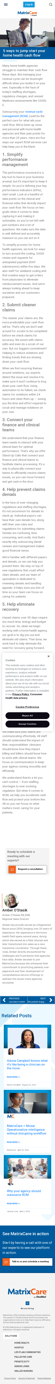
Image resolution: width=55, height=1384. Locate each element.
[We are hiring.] (27, 1303)
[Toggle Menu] (6, 4)
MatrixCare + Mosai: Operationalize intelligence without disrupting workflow (26, 1129)
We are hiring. (27, 1308)
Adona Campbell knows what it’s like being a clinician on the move (27, 1064)
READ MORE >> (13, 1077)
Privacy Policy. (20, 694)
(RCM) (23, 116)
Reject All (27, 715)
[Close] (48, 656)
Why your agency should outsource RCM (24, 1193)
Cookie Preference (27, 707)
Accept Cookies (27, 724)
